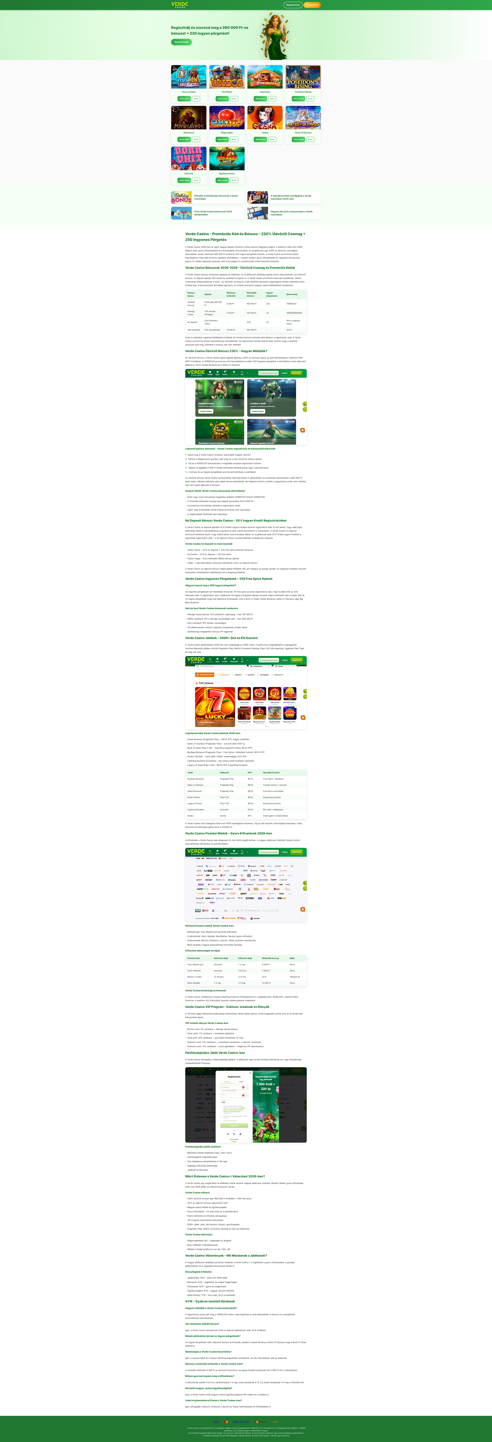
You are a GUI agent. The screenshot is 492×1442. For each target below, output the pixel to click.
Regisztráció (312, 5)
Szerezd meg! (181, 42)
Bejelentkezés (293, 5)
